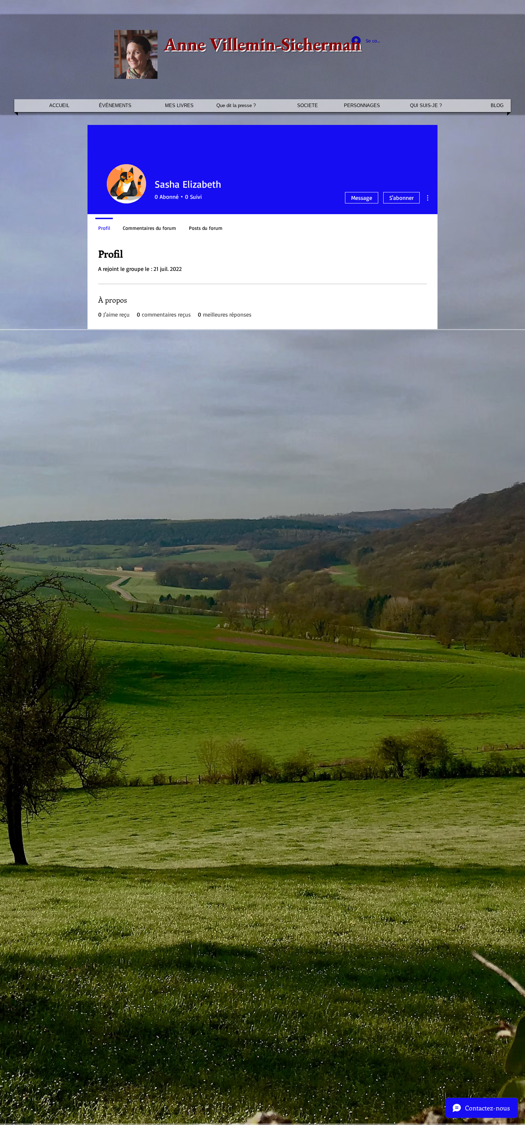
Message (361, 197)
